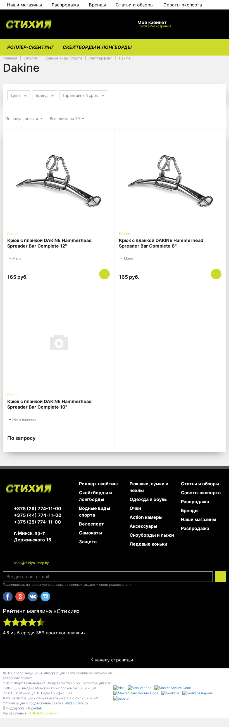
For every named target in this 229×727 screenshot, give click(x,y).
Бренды (97, 5)
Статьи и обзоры (135, 5)
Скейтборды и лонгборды (97, 47)
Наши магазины (24, 5)
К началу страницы (112, 660)
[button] (95, 24)
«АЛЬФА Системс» (43, 713)
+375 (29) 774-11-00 (37, 508)
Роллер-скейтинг (30, 47)
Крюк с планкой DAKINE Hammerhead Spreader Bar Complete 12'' (49, 243)
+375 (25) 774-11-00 (37, 522)
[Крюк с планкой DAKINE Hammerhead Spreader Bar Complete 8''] (170, 181)
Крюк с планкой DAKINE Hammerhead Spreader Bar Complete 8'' (161, 243)
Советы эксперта (182, 5)
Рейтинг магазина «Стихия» (41, 611)
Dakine (12, 234)
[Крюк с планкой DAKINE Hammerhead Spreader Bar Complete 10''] (58, 342)
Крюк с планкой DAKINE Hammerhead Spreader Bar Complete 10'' (49, 404)
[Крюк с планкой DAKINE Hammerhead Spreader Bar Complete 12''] (58, 181)
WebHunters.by (76, 703)
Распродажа (65, 5)
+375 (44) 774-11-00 (37, 515)
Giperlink (35, 708)
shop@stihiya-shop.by (31, 563)
